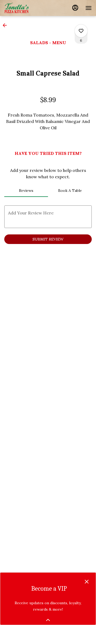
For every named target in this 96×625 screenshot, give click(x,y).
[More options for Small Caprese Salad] (81, 30)
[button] (6, 25)
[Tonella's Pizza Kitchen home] (28, 8)
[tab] (26, 190)
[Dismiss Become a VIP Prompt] (86, 581)
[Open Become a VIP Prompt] (48, 620)
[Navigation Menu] (88, 8)
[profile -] (75, 8)
